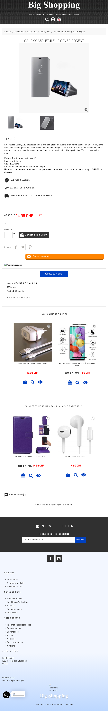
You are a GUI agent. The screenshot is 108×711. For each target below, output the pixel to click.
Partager (15, 247)
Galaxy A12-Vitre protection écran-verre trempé (77, 364)
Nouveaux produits (15, 583)
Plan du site (12, 612)
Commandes (13, 632)
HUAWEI (50, 14)
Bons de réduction (15, 642)
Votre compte (12, 618)
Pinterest (30, 247)
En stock (10, 291)
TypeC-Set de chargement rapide (32, 363)
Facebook (50, 558)
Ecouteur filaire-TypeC (75, 456)
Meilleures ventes (15, 586)
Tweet (22, 247)
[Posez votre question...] (6, 694)
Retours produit (14, 628)
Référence (11, 287)
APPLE (31, 14)
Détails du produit (54, 274)
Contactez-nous (14, 609)
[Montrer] (32, 382)
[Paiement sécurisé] (54, 688)
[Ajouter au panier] (24, 382)
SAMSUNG (40, 14)
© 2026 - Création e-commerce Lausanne (54, 704)
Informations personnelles (19, 625)
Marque (9, 283)
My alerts (11, 646)
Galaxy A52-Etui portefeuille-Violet (31, 456)
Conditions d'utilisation (17, 602)
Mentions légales (14, 598)
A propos (11, 605)
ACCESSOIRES (61, 14)
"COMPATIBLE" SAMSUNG (25, 283)
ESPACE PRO (74, 14)
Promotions (12, 579)
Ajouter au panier (35, 235)
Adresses (11, 639)
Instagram (59, 558)
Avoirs (10, 635)
